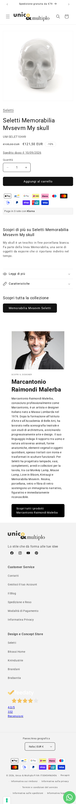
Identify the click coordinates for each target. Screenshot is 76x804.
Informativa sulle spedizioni (28, 793)
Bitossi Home (16, 651)
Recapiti (65, 775)
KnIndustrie (15, 660)
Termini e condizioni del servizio (40, 787)
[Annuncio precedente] (7, 4)
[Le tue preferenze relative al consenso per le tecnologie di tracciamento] (7, 800)
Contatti (13, 575)
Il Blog (12, 593)
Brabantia (14, 677)
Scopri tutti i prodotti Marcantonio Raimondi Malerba (37, 510)
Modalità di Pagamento (23, 610)
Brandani (14, 669)
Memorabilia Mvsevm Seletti (30, 308)
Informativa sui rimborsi (24, 781)
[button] (8, 16)
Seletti (8, 110)
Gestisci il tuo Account (22, 584)
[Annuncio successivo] (69, 4)
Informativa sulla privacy (55, 781)
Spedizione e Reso (19, 602)
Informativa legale (57, 793)
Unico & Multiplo (24, 775)
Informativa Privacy (21, 619)
